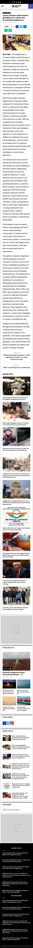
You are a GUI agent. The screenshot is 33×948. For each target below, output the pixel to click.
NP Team (5, 22)
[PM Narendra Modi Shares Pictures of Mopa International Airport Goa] (9, 684)
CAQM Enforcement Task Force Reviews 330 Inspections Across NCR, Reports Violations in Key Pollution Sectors (16, 475)
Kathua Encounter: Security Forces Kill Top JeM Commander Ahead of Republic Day (16, 449)
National (5, 12)
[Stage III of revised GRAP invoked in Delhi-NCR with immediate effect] (9, 700)
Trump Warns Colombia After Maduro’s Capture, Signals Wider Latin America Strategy (14, 582)
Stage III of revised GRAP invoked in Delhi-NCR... (9, 708)
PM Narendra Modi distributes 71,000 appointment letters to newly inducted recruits (16, 357)
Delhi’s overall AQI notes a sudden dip (16, 367)
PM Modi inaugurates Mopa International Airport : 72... (14, 673)
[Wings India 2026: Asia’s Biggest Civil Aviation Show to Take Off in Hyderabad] (7, 786)
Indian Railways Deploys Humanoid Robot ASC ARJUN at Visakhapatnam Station (15, 399)
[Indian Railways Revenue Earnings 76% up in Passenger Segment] (23, 700)
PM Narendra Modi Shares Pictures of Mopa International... (9, 692)
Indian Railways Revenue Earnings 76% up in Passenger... (23, 708)
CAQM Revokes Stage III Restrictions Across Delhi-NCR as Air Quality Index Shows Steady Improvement (16, 503)
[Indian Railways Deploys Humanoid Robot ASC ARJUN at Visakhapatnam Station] (7, 738)
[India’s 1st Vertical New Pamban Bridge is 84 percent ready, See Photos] (23, 684)
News (9, 12)
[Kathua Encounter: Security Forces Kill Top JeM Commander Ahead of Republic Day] (7, 756)
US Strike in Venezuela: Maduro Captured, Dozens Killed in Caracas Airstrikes (15, 609)
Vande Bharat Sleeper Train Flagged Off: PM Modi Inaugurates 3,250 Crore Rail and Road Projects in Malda (16, 555)
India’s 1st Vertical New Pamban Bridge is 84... (23, 692)
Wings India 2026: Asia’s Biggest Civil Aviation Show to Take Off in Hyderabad (16, 529)
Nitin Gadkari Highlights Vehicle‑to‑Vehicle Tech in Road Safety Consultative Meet (16, 424)
